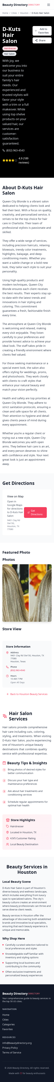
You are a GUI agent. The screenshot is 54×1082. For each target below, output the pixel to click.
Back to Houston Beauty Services (29, 694)
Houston (24, 13)
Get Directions (37, 512)
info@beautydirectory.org (17, 1043)
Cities (14, 13)
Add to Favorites (43, 30)
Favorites (7, 1029)
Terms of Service (11, 1052)
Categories (8, 1024)
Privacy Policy (10, 1047)
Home (5, 13)
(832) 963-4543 (15, 150)
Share (42, 40)
